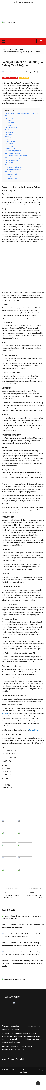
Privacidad (19, 1059)
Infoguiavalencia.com (28, 1070)
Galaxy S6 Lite (34, 730)
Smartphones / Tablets (10, 77)
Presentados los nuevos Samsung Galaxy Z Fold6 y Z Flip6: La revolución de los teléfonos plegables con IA (22, 963)
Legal (4, 1059)
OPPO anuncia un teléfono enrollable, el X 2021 (33, 895)
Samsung (5, 713)
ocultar (16, 111)
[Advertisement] (32, 21)
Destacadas (24, 77)
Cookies (11, 1059)
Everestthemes (23, 1072)
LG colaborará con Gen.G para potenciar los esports (11, 895)
